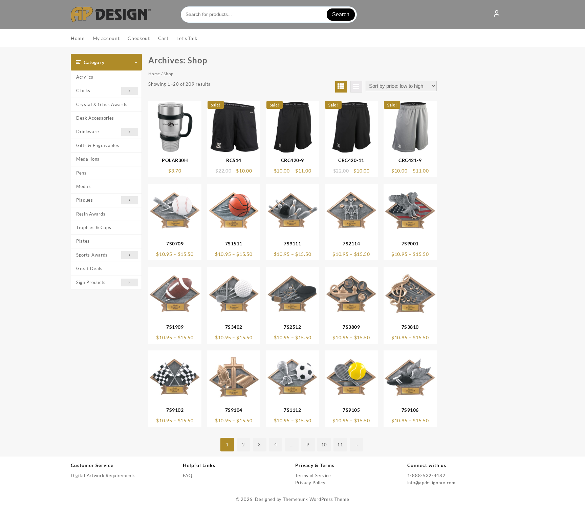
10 (324, 444)
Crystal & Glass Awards (101, 104)
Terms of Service (313, 475)
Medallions (88, 159)
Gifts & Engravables (97, 145)
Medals (84, 186)
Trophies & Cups (93, 227)
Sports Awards (92, 255)
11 (340, 444)
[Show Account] (497, 14)
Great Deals (89, 268)
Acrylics (84, 77)
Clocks (83, 90)
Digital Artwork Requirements (103, 475)
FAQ (187, 475)
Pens (81, 173)
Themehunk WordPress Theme (316, 499)
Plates (83, 241)
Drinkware (87, 131)
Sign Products (91, 282)
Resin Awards (90, 214)
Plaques (84, 200)
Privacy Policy (310, 482)
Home (154, 73)
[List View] (356, 87)
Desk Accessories (95, 118)
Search (340, 14)
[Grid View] (341, 87)
